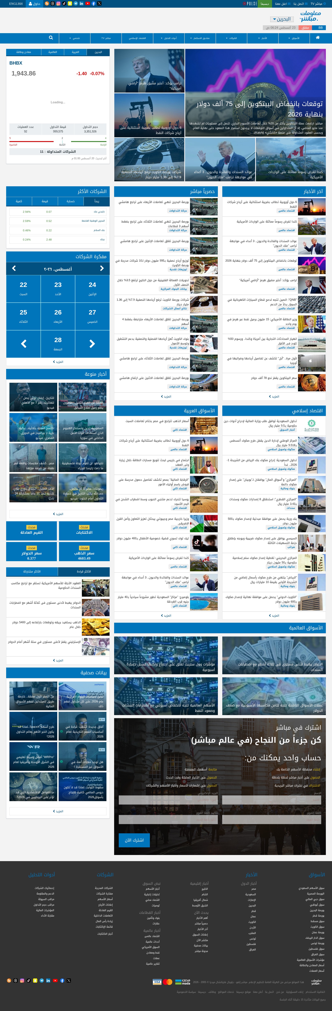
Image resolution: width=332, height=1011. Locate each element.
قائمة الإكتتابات (104, 926)
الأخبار (264, 38)
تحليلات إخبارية (152, 894)
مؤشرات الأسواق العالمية (310, 960)
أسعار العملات (316, 970)
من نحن (280, 992)
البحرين (98, 52)
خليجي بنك (99, 212)
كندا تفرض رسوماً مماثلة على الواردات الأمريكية (267, 221)
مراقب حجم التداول (44, 904)
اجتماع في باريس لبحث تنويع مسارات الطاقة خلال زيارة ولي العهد (154, 462)
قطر (253, 911)
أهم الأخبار (202, 918)
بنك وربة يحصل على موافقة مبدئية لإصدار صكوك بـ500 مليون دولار (262, 521)
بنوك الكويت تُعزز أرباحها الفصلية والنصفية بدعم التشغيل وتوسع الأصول (153, 341)
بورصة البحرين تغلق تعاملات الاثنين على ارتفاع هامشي (154, 378)
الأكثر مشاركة (32, 571)
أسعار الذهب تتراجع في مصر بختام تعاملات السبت (157, 421)
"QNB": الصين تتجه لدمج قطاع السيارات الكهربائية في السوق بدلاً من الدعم (262, 302)
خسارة (71, 201)
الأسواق (295, 38)
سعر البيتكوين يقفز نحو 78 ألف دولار (274, 378)
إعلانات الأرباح (105, 904)
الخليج (205, 888)
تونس (253, 938)
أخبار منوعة (96, 374)
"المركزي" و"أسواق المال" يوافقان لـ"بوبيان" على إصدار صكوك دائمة (263, 482)
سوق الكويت (317, 926)
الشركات (233, 38)
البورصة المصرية (315, 893)
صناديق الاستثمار (202, 38)
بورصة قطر (318, 915)
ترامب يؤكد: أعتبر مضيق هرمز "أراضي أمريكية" (268, 280)
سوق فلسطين (316, 948)
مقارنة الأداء (47, 915)
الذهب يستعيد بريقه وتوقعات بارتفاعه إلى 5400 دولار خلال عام (46, 624)
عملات (156, 958)
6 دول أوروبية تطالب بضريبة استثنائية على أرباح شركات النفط (262, 204)
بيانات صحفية (94, 672)
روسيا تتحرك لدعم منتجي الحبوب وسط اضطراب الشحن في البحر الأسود (152, 501)
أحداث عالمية (153, 941)
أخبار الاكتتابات (105, 933)
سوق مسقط (317, 921)
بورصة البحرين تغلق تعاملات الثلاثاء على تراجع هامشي (154, 358)
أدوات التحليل (170, 38)
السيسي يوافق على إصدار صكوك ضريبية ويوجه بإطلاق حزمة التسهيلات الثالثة (262, 540)
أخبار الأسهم (153, 888)
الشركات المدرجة (104, 888)
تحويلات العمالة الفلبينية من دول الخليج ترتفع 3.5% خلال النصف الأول (153, 282)
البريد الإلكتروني (208, 793)
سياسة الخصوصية (186, 992)
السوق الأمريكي (151, 947)
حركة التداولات (178, 210)
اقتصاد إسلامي (307, 410)
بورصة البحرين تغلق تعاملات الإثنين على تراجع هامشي (154, 241)
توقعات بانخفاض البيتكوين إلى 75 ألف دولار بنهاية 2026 (261, 260)
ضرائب (291, 547)
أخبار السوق (287, 429)
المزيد (275, 396)
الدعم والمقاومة (45, 893)
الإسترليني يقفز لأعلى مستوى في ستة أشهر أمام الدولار (44, 642)
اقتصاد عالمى (286, 210)
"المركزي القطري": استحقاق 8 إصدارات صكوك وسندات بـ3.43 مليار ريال (263, 501)
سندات (291, 508)
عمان (253, 916)
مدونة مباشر (201, 951)
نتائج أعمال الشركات (175, 308)
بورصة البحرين (317, 910)
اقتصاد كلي (180, 429)
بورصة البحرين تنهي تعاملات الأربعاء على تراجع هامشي (154, 202)
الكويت (252, 922)
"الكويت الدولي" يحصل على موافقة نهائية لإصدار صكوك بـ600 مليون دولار (261, 599)
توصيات (156, 905)
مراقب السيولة (46, 899)
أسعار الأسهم (105, 899)
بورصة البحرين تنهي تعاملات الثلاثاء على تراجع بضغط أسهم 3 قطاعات (155, 223)
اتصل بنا (299, 4)
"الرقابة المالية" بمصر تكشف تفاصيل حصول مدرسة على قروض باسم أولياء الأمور (154, 482)
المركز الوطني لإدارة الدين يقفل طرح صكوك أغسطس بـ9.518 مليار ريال (263, 443)
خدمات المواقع (226, 992)
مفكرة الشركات (91, 256)
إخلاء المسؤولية (294, 992)
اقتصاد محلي (152, 900)
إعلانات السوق (200, 934)
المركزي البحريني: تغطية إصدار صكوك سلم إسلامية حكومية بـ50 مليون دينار (264, 560)
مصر (253, 888)
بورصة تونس (317, 943)
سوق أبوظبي (317, 904)
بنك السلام (99, 230)
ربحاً (97, 201)
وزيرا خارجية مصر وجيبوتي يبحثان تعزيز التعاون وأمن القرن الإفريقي (152, 521)
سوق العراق (317, 954)
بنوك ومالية (288, 488)
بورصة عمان (318, 932)
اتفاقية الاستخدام (315, 992)
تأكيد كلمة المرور (207, 813)
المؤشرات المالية (45, 910)
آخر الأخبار (313, 191)
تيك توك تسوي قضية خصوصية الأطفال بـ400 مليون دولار (153, 538)
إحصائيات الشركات (44, 888)
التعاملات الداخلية (103, 915)
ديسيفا (202, 992)
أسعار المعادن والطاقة (312, 965)
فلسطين (251, 944)
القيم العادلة (106, 910)
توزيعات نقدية (178, 269)
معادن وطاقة (23, 52)
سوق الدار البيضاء (314, 937)
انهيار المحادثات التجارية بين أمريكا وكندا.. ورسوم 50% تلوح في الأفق (262, 341)
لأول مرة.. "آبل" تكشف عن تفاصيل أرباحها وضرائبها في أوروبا (262, 360)
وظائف (212, 992)
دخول (36, 4)
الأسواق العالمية (306, 627)
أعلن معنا (258, 992)
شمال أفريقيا (200, 900)
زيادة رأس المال (104, 921)
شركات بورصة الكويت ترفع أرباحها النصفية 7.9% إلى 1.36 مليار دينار (153, 302)
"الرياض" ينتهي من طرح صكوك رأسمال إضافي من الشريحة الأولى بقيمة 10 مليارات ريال (265, 579)
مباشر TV (106, 38)
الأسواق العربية (199, 410)
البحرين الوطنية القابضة (93, 221)
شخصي (76, 38)
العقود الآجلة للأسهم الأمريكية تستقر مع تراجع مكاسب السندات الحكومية (46, 585)
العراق (252, 949)
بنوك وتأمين (153, 918)
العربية (75, 52)
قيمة (45, 201)
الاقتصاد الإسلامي (137, 38)
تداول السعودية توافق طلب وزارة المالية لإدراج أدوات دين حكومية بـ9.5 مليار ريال (260, 423)
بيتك (102, 239)
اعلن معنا (281, 4)
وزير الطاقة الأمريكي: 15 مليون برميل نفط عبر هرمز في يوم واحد (262, 321)
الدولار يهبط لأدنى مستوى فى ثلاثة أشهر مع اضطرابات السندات (45, 605)
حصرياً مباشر (202, 191)
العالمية (52, 52)
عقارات (156, 923)
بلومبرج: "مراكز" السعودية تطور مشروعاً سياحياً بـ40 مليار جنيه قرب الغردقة (153, 599)
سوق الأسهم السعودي (311, 888)
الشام (205, 894)
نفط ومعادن (153, 952)
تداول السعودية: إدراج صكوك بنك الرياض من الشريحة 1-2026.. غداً (262, 462)
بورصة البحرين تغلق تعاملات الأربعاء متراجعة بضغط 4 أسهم (155, 321)
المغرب (252, 933)
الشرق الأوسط (200, 905)
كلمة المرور (314, 813)
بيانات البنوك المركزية (174, 289)
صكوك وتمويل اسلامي (281, 449)
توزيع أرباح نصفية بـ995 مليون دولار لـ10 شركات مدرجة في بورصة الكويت (152, 263)
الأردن (253, 927)
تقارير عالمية (153, 963)
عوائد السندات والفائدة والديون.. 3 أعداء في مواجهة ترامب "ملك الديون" (263, 243)
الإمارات (252, 900)
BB (321, 27)
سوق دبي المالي (314, 899)
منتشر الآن (202, 940)
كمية (19, 201)
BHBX (15, 63)
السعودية (250, 894)
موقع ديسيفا (243, 992)
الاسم (317, 793)
